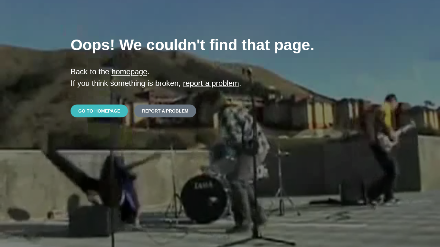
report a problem (211, 83)
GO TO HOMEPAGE (99, 111)
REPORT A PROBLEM (165, 111)
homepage (129, 71)
